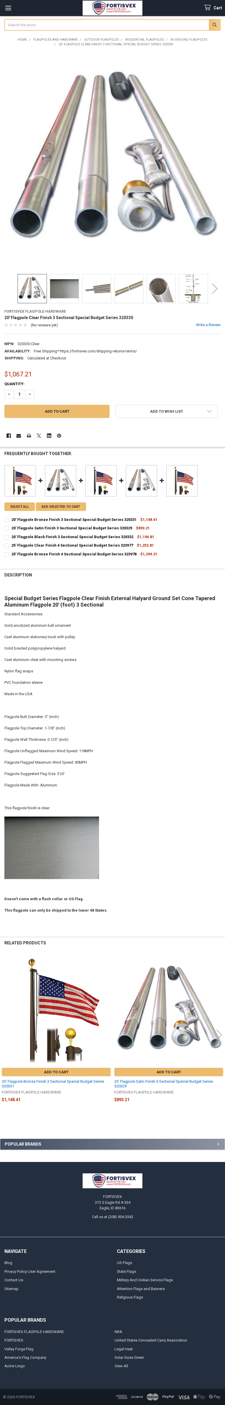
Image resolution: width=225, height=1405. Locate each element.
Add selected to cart (61, 507)
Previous (10, 289)
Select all (19, 507)
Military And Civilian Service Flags (145, 1280)
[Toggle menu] (8, 8)
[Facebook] (8, 435)
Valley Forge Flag (18, 1349)
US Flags (124, 1263)
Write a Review (208, 325)
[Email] (18, 435)
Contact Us (13, 1280)
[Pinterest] (59, 435)
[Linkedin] (49, 435)
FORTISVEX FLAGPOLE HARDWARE (34, 1332)
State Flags (126, 1271)
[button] (166, 411)
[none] (112, 160)
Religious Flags (130, 1297)
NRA (118, 1332)
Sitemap (11, 1289)
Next (215, 289)
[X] (39, 435)
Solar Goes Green (129, 1357)
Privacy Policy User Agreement (29, 1271)
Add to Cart (56, 1072)
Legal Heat (124, 1349)
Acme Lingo (14, 1366)
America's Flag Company (25, 1357)
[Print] (29, 435)
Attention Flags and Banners (141, 1289)
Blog (8, 1263)
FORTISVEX (13, 1340)
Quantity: (14, 384)
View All (121, 1366)
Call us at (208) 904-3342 (112, 1217)
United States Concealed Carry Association (151, 1340)
